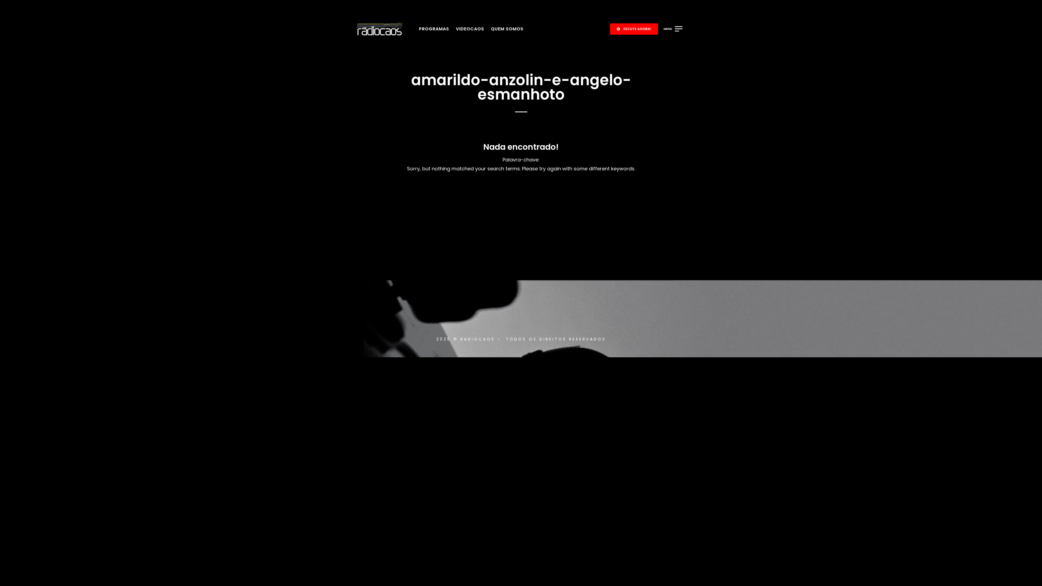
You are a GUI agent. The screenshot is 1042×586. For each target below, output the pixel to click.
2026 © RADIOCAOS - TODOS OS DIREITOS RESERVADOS (521, 339)
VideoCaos (470, 29)
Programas (434, 29)
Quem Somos (507, 29)
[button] (634, 29)
